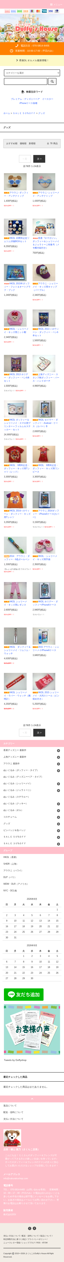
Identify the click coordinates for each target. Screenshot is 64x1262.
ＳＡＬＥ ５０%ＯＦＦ (24, 113)
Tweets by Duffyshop (15, 1060)
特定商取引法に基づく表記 (14, 1239)
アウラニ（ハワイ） (13, 870)
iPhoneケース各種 (28, 103)
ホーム (6, 113)
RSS (38, 1243)
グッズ (41, 113)
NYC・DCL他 (10, 890)
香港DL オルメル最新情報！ (34, 60)
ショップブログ (28, 1243)
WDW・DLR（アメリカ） (16, 884)
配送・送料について (30, 1236)
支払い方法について (11, 1236)
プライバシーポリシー (36, 1239)
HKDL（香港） (10, 857)
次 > (39, 158)
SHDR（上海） (10, 864)
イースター (47, 99)
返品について (46, 1236)
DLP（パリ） (10, 877)
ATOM (44, 1243)
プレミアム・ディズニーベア (25, 99)
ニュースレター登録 (11, 1243)
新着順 (32, 143)
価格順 (23, 143)
